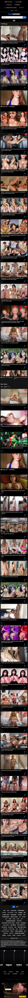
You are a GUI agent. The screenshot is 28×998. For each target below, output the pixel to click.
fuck (14, 918)
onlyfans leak (22, 927)
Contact (22, 973)
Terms (17, 971)
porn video (21, 910)
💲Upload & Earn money (11, 7)
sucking (9, 935)
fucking (20, 914)
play (22, 918)
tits (16, 912)
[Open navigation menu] (14, 20)
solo (6, 918)
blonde (23, 916)
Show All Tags (14, 938)
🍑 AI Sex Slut (8, 1)
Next (17, 906)
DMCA (22, 971)
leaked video (5, 914)
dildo (24, 935)
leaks (4, 935)
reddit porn (14, 916)
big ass (5, 929)
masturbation (21, 925)
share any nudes (20, 933)
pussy (12, 931)
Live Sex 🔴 (18, 1)
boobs (17, 923)
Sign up (12, 10)
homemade (5, 933)
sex (15, 927)
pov (24, 914)
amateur (11, 933)
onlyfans (13, 914)
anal (25, 931)
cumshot (19, 935)
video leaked (19, 931)
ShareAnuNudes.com (11, 979)
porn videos (5, 916)
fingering (23, 923)
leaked (20, 912)
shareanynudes (10, 921)
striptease (11, 929)
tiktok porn (10, 912)
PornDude (17, 4)
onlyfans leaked (5, 931)
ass (4, 910)
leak (14, 935)
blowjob (4, 927)
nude (18, 918)
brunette (21, 929)
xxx (20, 916)
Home (4, 971)
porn (10, 918)
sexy (17, 929)
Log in (16, 10)
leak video (13, 910)
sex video (13, 925)
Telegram (15, 973)
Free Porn (9, 4)
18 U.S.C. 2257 (7, 973)
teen (8, 910)
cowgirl (4, 912)
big (24, 912)
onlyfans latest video (8, 923)
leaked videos (6, 925)
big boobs (10, 927)
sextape (19, 921)
